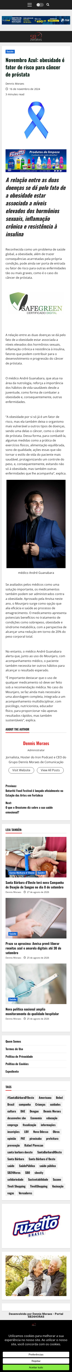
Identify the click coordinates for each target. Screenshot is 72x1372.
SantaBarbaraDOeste (49, 1152)
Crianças (40, 1104)
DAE (22, 1111)
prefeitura (52, 1138)
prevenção (13, 1145)
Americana (45, 1097)
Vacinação (58, 1186)
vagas (10, 1193)
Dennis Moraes (15, 83)
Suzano (57, 1179)
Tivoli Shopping (16, 1186)
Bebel (59, 1097)
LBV (26, 1131)
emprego (12, 1125)
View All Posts (50, 770)
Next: (29, 807)
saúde (10, 1166)
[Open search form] (48, 4)
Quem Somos (13, 1041)
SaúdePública (27, 1166)
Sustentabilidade (38, 1179)
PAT (23, 1138)
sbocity (39, 1172)
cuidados (55, 1104)
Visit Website (21, 770)
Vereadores (25, 1193)
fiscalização (29, 1125)
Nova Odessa (40, 1131)
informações (48, 1125)
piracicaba (36, 1138)
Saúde (10, 51)
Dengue (34, 1111)
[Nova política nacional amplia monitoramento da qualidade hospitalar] (36, 984)
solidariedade (15, 1179)
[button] (30, 5)
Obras (56, 1131)
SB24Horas (13, 1172)
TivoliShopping (38, 1186)
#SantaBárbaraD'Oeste (20, 1097)
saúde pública (48, 1166)
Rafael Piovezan (33, 1145)
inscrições (13, 1131)
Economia (36, 1118)
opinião (11, 1138)
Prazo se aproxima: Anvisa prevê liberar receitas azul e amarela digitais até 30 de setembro (33, 948)
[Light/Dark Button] (40, 5)
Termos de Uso (14, 1049)
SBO (27, 1172)
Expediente (12, 1071)
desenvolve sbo (16, 1118)
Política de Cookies (17, 1064)
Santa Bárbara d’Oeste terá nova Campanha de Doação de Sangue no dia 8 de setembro (35, 884)
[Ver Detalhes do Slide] (36, 20)
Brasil (10, 1104)
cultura (11, 1111)
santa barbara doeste (20, 1152)
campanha (25, 1104)
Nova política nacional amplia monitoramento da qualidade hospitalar (32, 1011)
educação (51, 1118)
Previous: (34, 790)
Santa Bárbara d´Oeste (22, 872)
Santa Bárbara (15, 1159)
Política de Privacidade (19, 1056)
